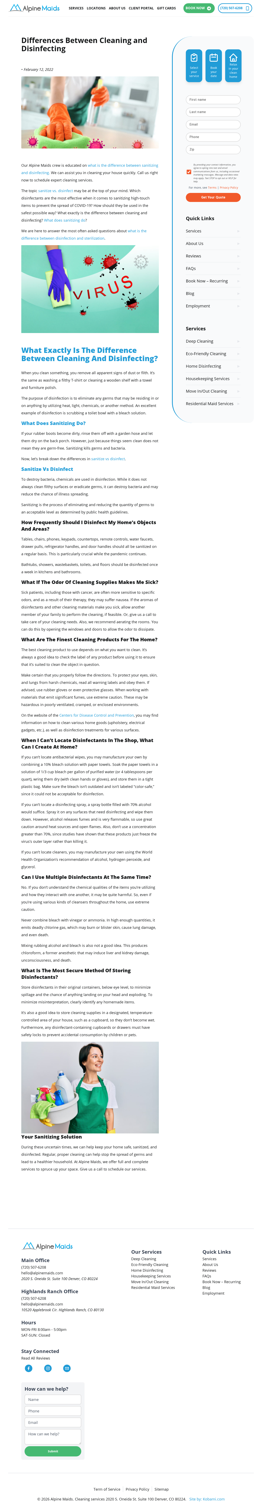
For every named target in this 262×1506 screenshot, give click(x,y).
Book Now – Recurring (207, 281)
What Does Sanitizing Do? (54, 423)
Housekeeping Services (208, 378)
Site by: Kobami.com (207, 1499)
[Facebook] (34, 1368)
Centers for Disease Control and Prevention (96, 715)
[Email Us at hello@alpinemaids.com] (72, 1368)
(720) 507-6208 (231, 8)
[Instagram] (53, 1368)
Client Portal (141, 8)
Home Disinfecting (203, 366)
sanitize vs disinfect (108, 458)
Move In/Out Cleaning (206, 391)
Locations (96, 8)
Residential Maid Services (210, 403)
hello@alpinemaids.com (42, 1272)
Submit (53, 1451)
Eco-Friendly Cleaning (206, 353)
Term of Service (107, 1489)
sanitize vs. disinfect (55, 190)
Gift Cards (166, 8)
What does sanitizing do (64, 220)
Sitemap (162, 1489)
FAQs (191, 268)
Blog (190, 293)
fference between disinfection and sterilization (64, 238)
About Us (117, 8)
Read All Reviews (35, 1358)
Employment (198, 306)
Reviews (193, 256)
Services (76, 8)
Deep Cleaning (199, 341)
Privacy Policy (137, 1489)
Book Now (196, 8)
